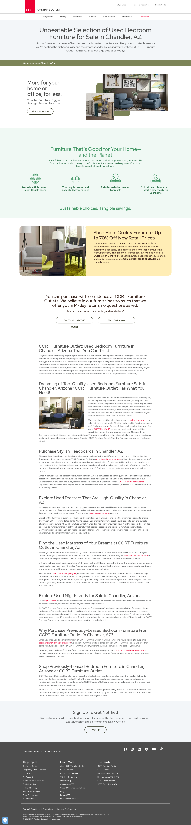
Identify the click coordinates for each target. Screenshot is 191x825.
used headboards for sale (108, 459)
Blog (62, 791)
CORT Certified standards (131, 481)
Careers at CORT (67, 784)
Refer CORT (65, 795)
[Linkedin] (139, 751)
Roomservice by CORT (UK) (108, 777)
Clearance (144, 16)
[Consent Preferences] (5, 820)
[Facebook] (125, 751)
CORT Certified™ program (64, 573)
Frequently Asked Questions (34, 770)
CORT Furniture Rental (106, 766)
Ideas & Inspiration (142, 5)
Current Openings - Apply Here (72, 788)
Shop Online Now (40, 111)
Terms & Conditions (31, 809)
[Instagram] (132, 751)
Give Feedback (29, 799)
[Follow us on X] (161, 751)
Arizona (37, 751)
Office (92, 16)
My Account (28, 777)
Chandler (47, 751)
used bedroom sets (137, 420)
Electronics (127, 16)
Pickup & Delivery (30, 788)
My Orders (27, 773)
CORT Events (102, 770)
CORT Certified (66, 770)
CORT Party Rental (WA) (107, 784)
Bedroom (77, 16)
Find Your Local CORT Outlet (74, 321)
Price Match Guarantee (69, 799)
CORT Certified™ (102, 429)
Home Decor (109, 16)
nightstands (50, 600)
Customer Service (30, 766)
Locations (27, 751)
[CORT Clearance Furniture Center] (42, 6)
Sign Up (96, 729)
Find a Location (29, 784)
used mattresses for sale (136, 555)
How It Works (160, 5)
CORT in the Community (70, 777)
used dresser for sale (99, 513)
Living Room (47, 16)
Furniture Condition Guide (33, 780)
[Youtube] (154, 751)
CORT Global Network (106, 780)
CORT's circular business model (129, 650)
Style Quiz (121, 5)
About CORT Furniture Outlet (72, 766)
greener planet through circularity (54, 642)
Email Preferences (30, 795)
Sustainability (65, 780)
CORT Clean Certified (69, 773)
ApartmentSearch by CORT (108, 773)
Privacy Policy (48, 809)
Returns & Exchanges (31, 791)
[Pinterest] (146, 751)
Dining (63, 16)
